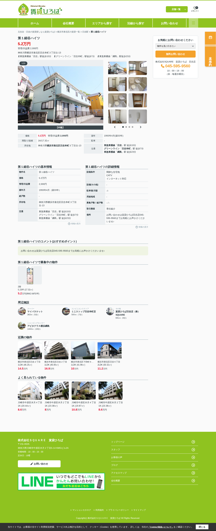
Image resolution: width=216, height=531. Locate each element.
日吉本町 (44, 52)
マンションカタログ (81, 510)
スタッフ (115, 449)
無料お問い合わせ (175, 54)
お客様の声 (116, 457)
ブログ (114, 465)
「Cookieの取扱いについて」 (160, 527)
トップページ (117, 441)
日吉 (119, 145)
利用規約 (100, 510)
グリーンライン (112, 148)
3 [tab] (129, 127)
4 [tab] (132, 127)
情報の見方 (76, 224)
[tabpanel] (127, 92)
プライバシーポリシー (118, 510)
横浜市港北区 (33, 52)
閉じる (202, 527)
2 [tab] (126, 127)
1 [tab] (123, 127)
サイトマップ (139, 510)
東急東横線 (109, 145)
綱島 (119, 152)
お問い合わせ (169, 23)
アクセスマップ (119, 473)
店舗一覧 (176, 9)
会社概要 (68, 23)
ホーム (35, 23)
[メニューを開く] (193, 23)
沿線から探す (135, 23)
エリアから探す (102, 23)
